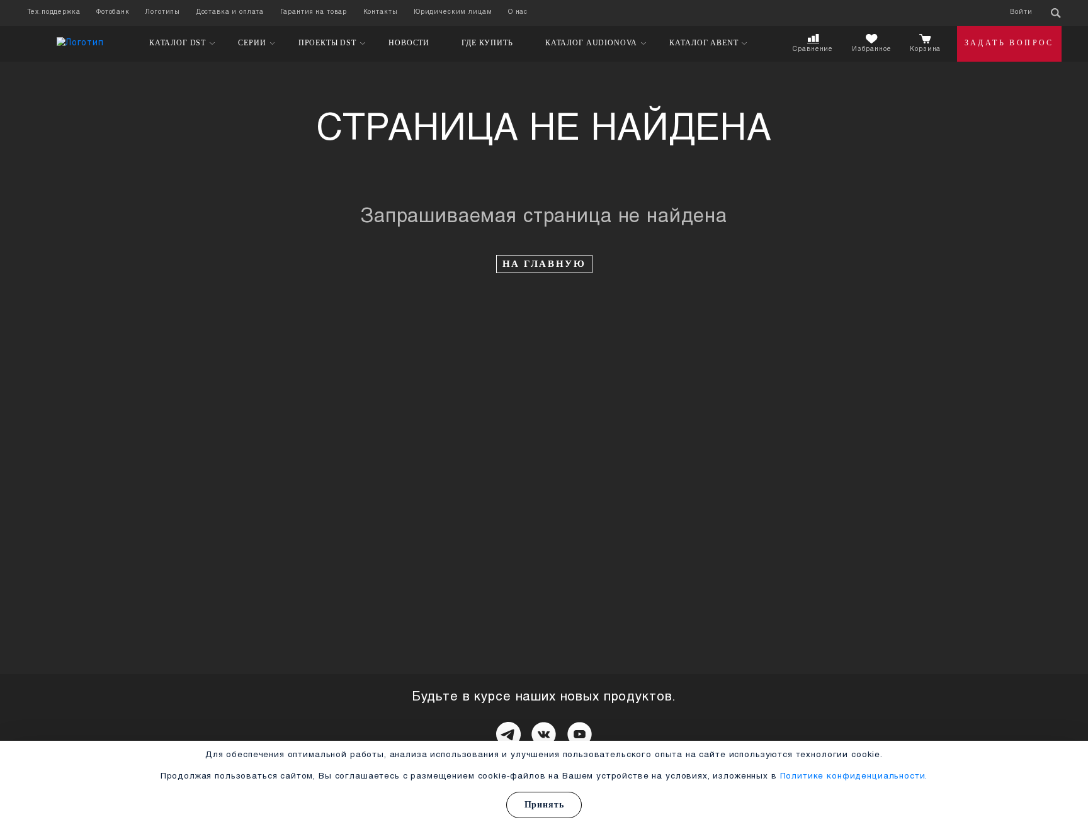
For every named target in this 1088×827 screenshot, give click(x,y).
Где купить (487, 42)
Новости (408, 42)
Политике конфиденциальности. (854, 776)
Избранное (872, 49)
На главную (544, 263)
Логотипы (162, 12)
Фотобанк (113, 12)
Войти (1021, 12)
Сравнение (813, 49)
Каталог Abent (703, 43)
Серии (252, 43)
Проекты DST (327, 43)
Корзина (925, 49)
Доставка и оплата (230, 12)
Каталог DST (177, 43)
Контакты (380, 12)
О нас (518, 12)
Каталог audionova (591, 43)
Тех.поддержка (54, 12)
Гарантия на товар (313, 12)
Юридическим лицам (453, 12)
